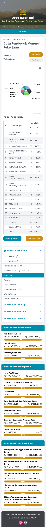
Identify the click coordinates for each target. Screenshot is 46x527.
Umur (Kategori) (11, 261)
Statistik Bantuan (16, 311)
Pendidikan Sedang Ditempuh (16, 270)
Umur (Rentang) (11, 256)
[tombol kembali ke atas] (41, 522)
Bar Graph (36, 54)
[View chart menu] (40, 68)
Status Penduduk (11, 299)
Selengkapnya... (12, 238)
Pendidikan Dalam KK (13, 266)
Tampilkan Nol (34, 238)
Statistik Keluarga (16, 304)
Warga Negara (10, 294)
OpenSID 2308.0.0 (28, 518)
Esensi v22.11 (14, 518)
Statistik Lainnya (16, 318)
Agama (7, 280)
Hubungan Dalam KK (12, 289)
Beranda (7, 39)
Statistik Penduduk (17, 250)
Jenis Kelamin (10, 284)
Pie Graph (36, 60)
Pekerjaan (8, 275)
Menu (23, 31)
